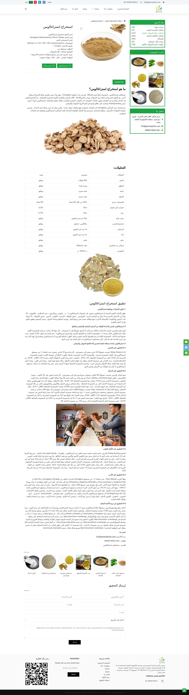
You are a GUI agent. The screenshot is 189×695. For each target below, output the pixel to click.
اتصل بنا (107, 674)
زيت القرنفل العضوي (83, 573)
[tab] (119, 82)
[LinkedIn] (39, 2)
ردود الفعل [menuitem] (63, 9)
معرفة (107, 671)
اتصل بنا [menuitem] (75, 9)
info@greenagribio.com (152, 2)
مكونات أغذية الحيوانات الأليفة (153, 44)
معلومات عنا (105, 666)
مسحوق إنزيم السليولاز (48, 573)
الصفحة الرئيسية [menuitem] (123, 9)
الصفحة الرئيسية (104, 663)
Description (119, 82)
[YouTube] (35, 2)
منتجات (107, 668)
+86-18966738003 (131, 2)
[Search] (26, 9)
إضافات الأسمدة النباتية (155, 30)
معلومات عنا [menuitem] (108, 9)
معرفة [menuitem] (85, 9)
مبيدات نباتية (159, 27)
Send (73, 674)
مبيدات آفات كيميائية (156, 42)
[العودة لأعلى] (184, 690)
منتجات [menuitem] (96, 9)
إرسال (75, 642)
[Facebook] (44, 2)
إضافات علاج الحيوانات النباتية (153, 33)
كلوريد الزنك (32, 573)
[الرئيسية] (125, 21)
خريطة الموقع (105, 680)
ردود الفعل (106, 677)
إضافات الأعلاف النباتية (155, 36)
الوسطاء (160, 39)
